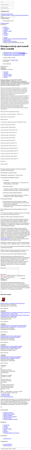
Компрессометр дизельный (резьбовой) (10, 358)
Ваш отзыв (3, 274)
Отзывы (5, 35)
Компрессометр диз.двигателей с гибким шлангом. (13, 326)
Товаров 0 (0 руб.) (5, 18)
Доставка (5, 29)
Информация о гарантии (7, 69)
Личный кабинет (5, 23)
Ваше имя (3, 268)
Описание (5, 71)
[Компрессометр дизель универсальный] (11, 335)
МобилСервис (14, 60)
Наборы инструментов (9, 414)
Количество (3, 66)
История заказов (7, 445)
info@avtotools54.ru (24, 15)
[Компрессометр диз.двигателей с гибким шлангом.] (14, 325)
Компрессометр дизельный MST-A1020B (11, 347)
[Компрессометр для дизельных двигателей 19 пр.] (3, 302)
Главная (5, 27)
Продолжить (4, 279)
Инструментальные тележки (10, 419)
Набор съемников (7, 415)
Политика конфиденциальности (11, 432)
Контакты (5, 33)
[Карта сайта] (1, 407)
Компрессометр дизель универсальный (10, 337)
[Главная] (7, 14)
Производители (7, 438)
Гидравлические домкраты (10, 416)
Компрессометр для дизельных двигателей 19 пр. (13, 303)
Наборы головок (7, 418)
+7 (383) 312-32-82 (5, 15)
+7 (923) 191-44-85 (14, 15)
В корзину (3, 68)
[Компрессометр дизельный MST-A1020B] (14, 52)
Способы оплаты (7, 74)
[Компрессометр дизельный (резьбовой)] (11, 356)
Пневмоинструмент (8, 412)
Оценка (2, 278)
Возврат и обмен (7, 31)
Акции (5, 32)
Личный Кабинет (7, 444)
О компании (6, 28)
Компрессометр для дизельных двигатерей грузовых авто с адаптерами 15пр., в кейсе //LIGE (15, 315)
